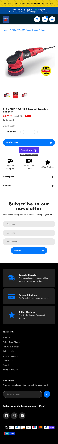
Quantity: (11, 131)
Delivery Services (10, 355)
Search (6, 365)
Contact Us (8, 360)
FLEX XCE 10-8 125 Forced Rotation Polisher (27, 30)
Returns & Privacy (11, 346)
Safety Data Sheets (11, 342)
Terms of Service (10, 369)
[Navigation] (52, 19)
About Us (7, 337)
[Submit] (47, 394)
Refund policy (9, 351)
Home (5, 30)
